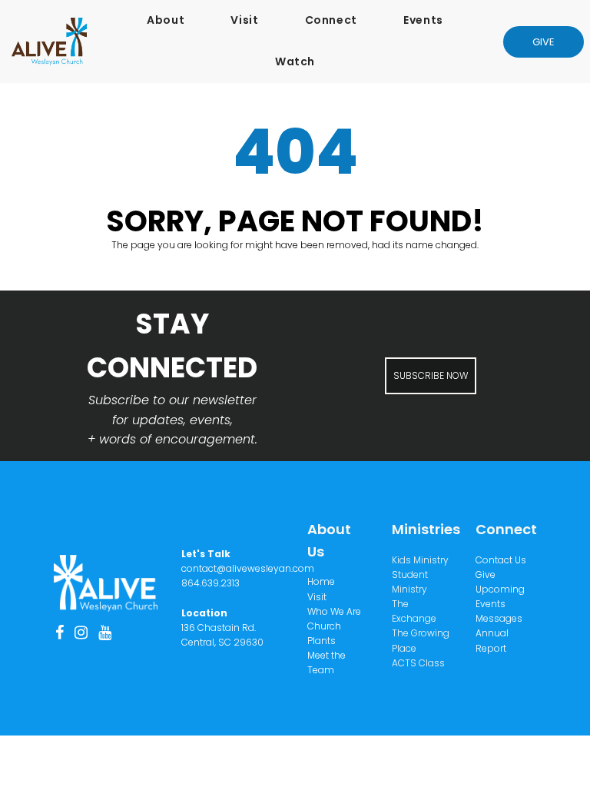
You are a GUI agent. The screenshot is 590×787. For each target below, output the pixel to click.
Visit (244, 20)
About (165, 20)
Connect (331, 20)
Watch (295, 61)
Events (423, 20)
